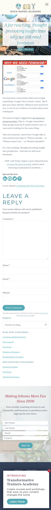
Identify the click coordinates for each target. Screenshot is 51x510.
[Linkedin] (5, 178)
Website (6, 293)
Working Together (10, 367)
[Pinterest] (19, 178)
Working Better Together (30, 186)
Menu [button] (44, 4)
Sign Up (25, 445)
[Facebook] (10, 178)
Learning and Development (14, 337)
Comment (8, 219)
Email (6, 279)
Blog (20, 49)
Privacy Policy (43, 313)
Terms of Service (24, 315)
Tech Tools (7, 347)
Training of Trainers (11, 352)
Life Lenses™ (8, 342)
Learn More (17, 501)
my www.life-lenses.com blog (19, 164)
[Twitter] (15, 178)
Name (6, 265)
